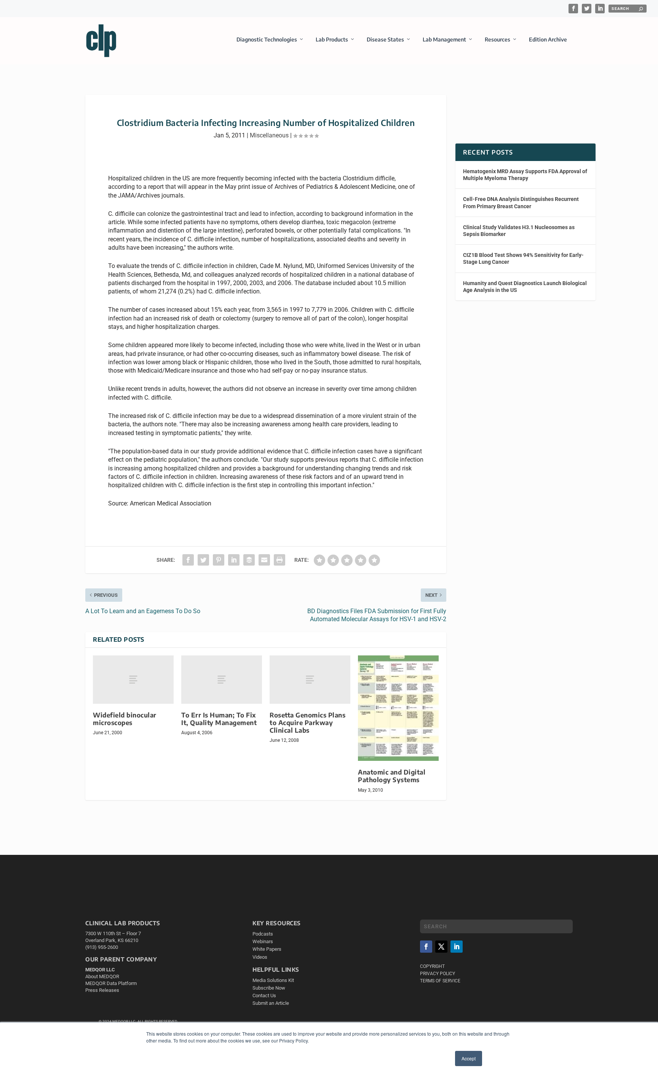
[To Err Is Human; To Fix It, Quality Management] (221, 679)
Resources (497, 39)
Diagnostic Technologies (266, 39)
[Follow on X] (441, 947)
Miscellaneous (269, 135)
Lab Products (332, 39)
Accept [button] (469, 1058)
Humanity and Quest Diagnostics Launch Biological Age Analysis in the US (525, 286)
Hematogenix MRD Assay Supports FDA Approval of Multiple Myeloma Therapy (525, 174)
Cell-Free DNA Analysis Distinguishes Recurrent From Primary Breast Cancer (521, 202)
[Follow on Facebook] (426, 947)
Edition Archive (548, 39)
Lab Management (444, 39)
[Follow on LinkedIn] (456, 947)
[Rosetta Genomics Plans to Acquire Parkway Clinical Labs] (310, 679)
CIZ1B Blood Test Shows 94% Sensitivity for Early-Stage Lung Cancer (523, 258)
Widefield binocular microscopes (125, 719)
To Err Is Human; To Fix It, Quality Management (219, 719)
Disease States (385, 39)
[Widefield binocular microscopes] (133, 679)
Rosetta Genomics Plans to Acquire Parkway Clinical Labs (307, 722)
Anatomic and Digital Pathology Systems (391, 776)
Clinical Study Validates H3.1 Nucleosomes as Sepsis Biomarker (519, 230)
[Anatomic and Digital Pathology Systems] (398, 708)
